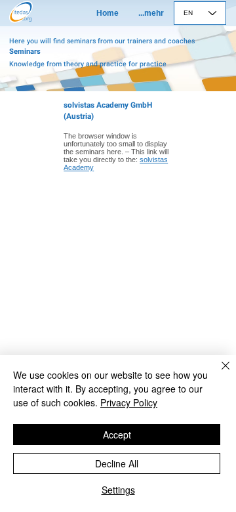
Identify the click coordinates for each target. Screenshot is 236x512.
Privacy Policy (128, 402)
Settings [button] (118, 489)
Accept (117, 434)
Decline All (116, 463)
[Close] (217, 373)
